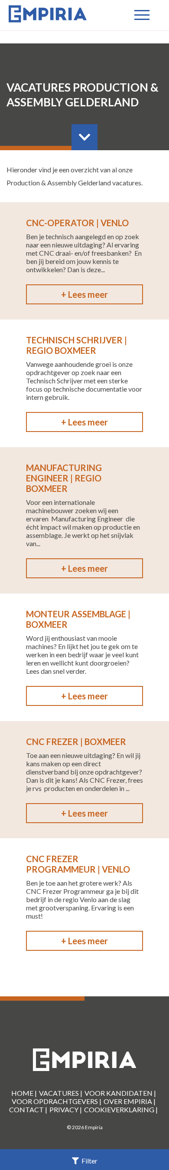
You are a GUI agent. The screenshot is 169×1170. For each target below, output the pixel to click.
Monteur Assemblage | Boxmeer (78, 619)
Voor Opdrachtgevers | (56, 1101)
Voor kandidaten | (120, 1093)
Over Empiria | (130, 1101)
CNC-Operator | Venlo (77, 223)
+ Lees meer (84, 294)
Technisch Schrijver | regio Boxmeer (76, 345)
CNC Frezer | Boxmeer (76, 741)
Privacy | (65, 1109)
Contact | (28, 1109)
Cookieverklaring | (121, 1109)
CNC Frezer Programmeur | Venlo (78, 864)
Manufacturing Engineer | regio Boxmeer (64, 478)
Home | (24, 1093)
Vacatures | (60, 1093)
